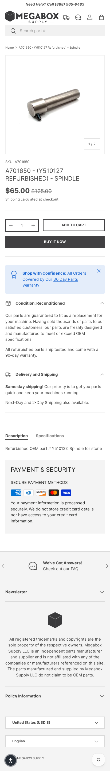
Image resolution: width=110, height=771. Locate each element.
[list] (55, 105)
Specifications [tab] (50, 435)
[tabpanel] (55, 449)
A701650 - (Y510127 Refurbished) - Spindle (49, 47)
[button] (101, 17)
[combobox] (55, 30)
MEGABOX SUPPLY (30, 758)
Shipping (12, 199)
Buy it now (55, 242)
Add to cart (73, 225)
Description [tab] (16, 435)
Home (9, 47)
